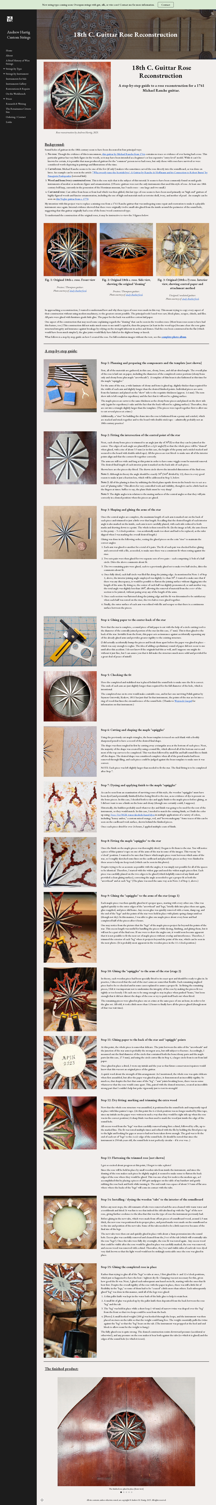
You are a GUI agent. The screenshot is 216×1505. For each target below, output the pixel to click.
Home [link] (9, 50)
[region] (108, 4)
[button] (212, 13)
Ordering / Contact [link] (16, 117)
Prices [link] (9, 98)
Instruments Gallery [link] (16, 83)
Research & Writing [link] (16, 103)
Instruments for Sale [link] (16, 78)
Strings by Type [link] (14, 68)
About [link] (9, 55)
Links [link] (9, 122)
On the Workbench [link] (16, 93)
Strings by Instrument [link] (17, 73)
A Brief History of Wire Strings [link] (18, 62)
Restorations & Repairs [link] (18, 88)
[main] (126, 34)
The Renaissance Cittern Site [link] (18, 110)
